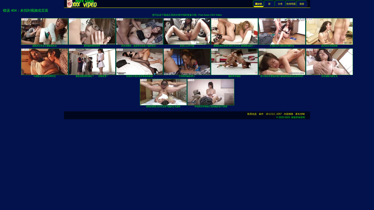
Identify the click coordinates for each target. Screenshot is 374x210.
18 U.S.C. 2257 (274, 114)
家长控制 (300, 114)
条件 (261, 114)
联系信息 (252, 114)
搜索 (301, 4)
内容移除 (288, 114)
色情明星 (291, 4)
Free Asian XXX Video (210, 15)
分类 (280, 4)
